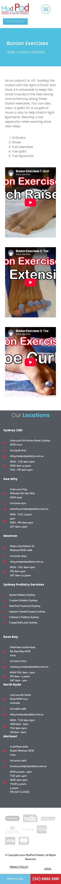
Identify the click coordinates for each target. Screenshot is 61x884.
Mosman (10, 536)
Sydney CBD (13, 430)
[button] (45, 9)
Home (11, 52)
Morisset (10, 736)
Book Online (15, 878)
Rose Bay (10, 637)
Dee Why (10, 479)
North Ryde (12, 684)
